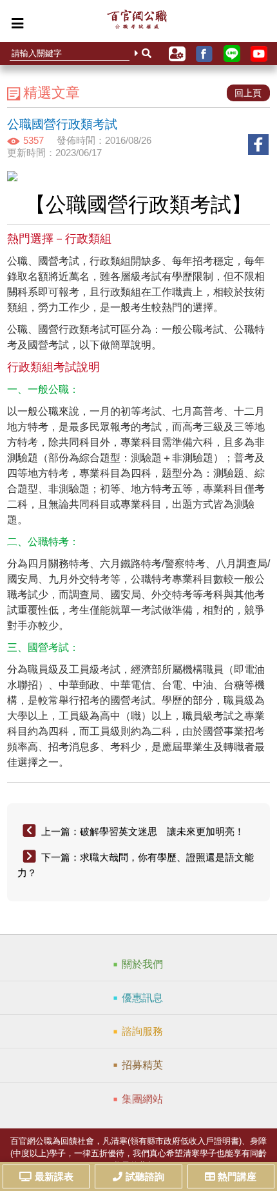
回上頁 (248, 93)
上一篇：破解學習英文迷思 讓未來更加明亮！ (142, 831)
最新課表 (54, 1176)
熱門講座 (237, 1176)
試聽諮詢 (145, 1176)
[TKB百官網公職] (137, 22)
